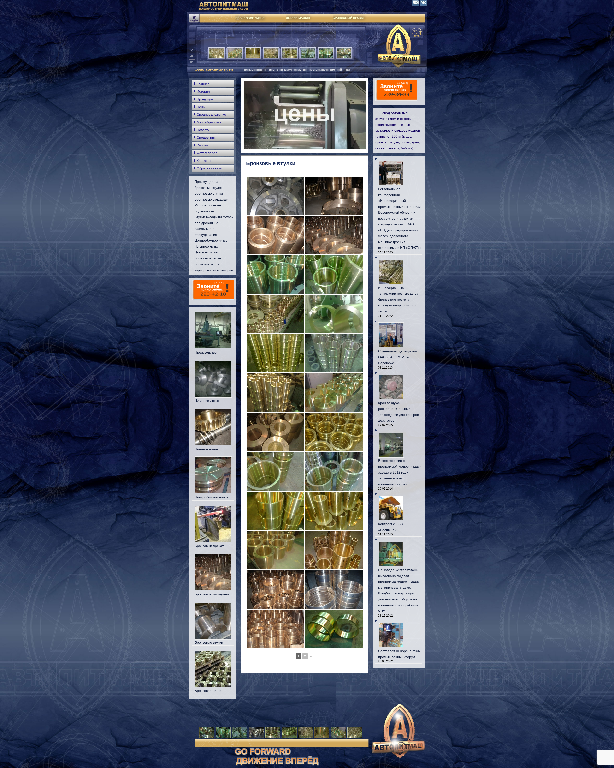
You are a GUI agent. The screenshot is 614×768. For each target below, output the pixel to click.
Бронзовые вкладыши (212, 199)
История (203, 91)
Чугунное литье (207, 246)
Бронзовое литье (208, 258)
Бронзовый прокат (209, 546)
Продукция (205, 99)
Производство (206, 352)
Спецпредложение (211, 114)
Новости (203, 130)
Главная (203, 84)
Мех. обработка (209, 122)
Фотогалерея (207, 153)
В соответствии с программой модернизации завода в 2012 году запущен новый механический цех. (400, 472)
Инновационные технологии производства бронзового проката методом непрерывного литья (398, 299)
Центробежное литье (211, 240)
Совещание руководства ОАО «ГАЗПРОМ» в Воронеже (397, 357)
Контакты (204, 160)
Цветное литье (206, 252)
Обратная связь (209, 168)
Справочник (206, 137)
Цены (201, 107)
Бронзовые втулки (209, 193)
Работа (202, 145)
